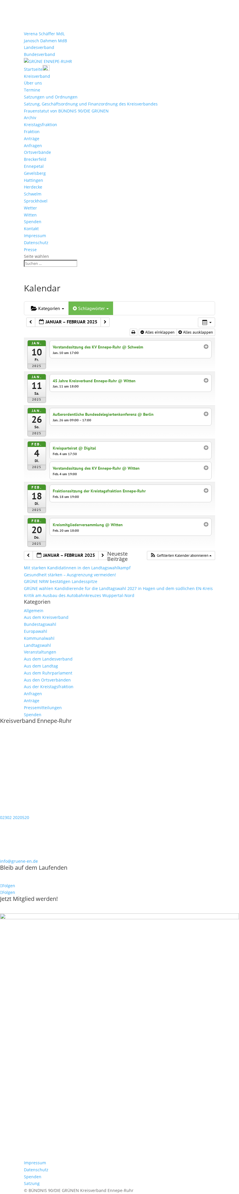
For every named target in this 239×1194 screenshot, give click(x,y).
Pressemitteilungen (43, 707)
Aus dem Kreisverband (46, 617)
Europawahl (35, 631)
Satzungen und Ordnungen (51, 97)
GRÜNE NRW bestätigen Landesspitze (60, 581)
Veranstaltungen (40, 652)
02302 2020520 (14, 817)
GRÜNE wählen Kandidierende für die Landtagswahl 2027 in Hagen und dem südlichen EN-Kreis (118, 588)
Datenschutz (36, 242)
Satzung (32, 1183)
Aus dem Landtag (41, 666)
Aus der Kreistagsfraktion (48, 686)
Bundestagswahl (40, 624)
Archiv (30, 117)
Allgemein (33, 610)
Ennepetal (34, 166)
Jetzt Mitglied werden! (29, 899)
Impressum (35, 235)
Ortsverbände (37, 152)
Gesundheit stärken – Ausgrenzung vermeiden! (70, 574)
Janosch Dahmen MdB (45, 40)
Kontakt (31, 228)
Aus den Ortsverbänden (47, 680)
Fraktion (32, 131)
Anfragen (33, 145)
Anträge (31, 138)
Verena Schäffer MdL (44, 33)
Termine (32, 90)
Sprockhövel (36, 201)
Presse (30, 249)
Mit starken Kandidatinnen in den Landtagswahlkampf (77, 567)
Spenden (32, 221)
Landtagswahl (37, 645)
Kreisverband (37, 76)
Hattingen (33, 180)
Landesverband (39, 47)
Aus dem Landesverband (48, 659)
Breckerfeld (35, 159)
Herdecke (33, 187)
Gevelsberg (35, 173)
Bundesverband (39, 54)
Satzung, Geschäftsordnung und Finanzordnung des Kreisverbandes (91, 104)
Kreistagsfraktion (40, 124)
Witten (30, 215)
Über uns (33, 83)
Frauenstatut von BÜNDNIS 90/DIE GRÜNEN (66, 111)
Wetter (30, 208)
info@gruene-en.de (19, 861)
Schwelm (32, 194)
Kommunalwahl (39, 638)
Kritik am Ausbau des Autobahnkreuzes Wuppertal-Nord (79, 595)
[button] (181, 555)
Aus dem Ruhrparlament (48, 673)
